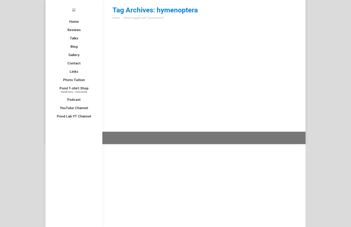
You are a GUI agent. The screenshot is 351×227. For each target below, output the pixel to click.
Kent (162, 53)
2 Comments (218, 53)
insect (154, 53)
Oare (152, 92)
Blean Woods (125, 53)
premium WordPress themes (155, 138)
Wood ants (128, 45)
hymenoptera (142, 53)
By (178, 53)
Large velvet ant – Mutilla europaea (150, 85)
